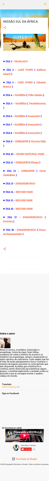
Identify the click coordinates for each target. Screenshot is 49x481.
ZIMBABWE (21, 141)
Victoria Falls (38, 141)
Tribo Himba (35, 95)
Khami (35, 162)
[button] (4, 28)
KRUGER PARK (24, 191)
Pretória (8, 221)
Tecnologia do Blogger (26, 459)
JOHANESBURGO (25, 183)
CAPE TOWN (25, 69)
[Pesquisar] (45, 4)
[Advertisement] (24, 302)
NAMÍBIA (20, 95)
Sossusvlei (34, 116)
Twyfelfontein (37, 103)
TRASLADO (21, 61)
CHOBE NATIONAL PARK (30, 154)
